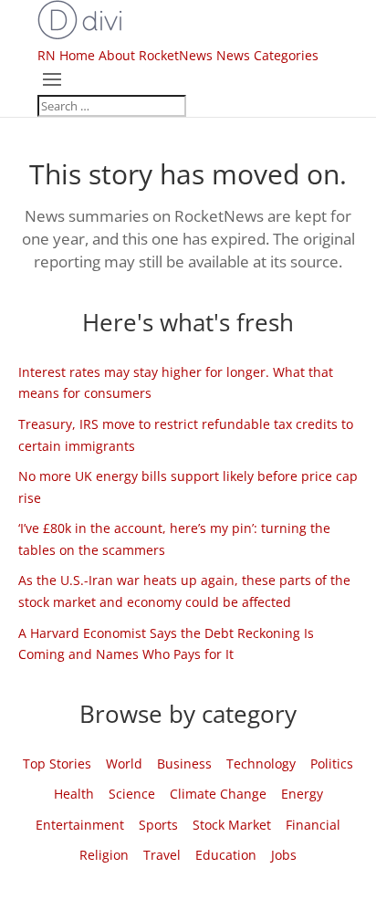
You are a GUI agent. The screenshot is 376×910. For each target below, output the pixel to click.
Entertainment (80, 824)
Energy (302, 793)
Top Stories (57, 763)
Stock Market (232, 824)
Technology (261, 763)
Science (132, 793)
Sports (158, 824)
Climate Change (218, 793)
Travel (162, 854)
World (124, 763)
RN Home (66, 55)
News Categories (267, 55)
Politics (331, 763)
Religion (104, 854)
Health (74, 793)
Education (225, 854)
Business (184, 763)
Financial (313, 824)
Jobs (284, 854)
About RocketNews (156, 55)
